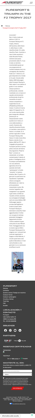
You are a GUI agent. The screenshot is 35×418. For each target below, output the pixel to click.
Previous (9, 272)
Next (25, 272)
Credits (12, 398)
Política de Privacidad (23, 398)
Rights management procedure (14, 399)
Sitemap (16, 398)
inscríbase (17, 388)
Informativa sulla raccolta (10, 416)
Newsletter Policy (27, 384)
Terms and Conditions (25, 399)
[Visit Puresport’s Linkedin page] (20, 331)
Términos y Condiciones (17, 401)
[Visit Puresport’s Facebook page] (5, 331)
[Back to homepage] (2, 26)
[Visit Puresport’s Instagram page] (10, 331)
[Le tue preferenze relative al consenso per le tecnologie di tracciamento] (32, 415)
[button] (30, 2)
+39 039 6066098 (10, 321)
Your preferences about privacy (18, 404)
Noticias (7, 26)
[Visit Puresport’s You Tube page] (15, 331)
